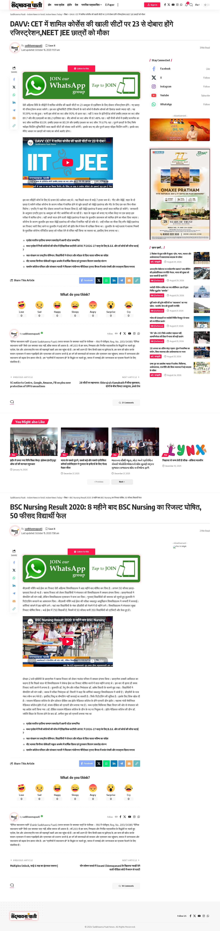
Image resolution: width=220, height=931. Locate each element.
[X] (169, 5)
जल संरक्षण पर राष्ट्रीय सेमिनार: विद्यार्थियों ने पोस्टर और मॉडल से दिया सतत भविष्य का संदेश (67, 255)
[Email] (14, 118)
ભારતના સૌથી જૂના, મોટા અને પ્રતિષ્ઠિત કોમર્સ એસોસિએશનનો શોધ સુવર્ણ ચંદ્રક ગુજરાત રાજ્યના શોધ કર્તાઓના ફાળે (133, 464)
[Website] (116, 333)
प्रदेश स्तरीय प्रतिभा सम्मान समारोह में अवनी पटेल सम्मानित (53, 240)
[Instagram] (177, 5)
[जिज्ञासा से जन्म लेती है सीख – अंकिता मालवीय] (186, 441)
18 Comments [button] (128, 886)
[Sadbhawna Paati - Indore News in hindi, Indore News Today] (26, 5)
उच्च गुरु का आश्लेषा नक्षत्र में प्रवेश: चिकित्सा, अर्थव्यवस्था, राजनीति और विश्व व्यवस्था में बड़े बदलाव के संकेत (170, 367)
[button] (118, 5)
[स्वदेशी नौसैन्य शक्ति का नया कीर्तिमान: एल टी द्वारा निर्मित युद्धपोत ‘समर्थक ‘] (202, 292)
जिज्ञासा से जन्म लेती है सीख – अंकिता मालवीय (182, 460)
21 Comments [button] (128, 402)
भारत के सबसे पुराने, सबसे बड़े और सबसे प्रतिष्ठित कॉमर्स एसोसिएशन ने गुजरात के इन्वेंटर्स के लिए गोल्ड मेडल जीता (84, 464)
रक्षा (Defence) (157, 280)
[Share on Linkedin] (14, 102)
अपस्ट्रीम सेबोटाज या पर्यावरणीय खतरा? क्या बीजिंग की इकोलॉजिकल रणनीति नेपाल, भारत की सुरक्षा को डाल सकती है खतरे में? (170, 272)
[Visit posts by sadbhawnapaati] (14, 334)
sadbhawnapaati (33, 45)
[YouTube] (173, 5)
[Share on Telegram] (14, 110)
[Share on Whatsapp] (14, 95)
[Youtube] (180, 95)
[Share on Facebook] (14, 79)
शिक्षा (13, 455)
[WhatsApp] (181, 5)
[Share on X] (14, 87)
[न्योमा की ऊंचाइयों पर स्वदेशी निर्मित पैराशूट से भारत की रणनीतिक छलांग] (202, 322)
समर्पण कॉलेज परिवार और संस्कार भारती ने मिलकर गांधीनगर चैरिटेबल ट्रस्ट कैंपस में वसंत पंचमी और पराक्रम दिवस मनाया (80, 266)
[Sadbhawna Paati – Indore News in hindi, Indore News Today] (24, 916)
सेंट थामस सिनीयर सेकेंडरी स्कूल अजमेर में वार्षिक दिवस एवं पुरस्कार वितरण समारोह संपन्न (66, 261)
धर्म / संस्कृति (155, 262)
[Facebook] (165, 5)
